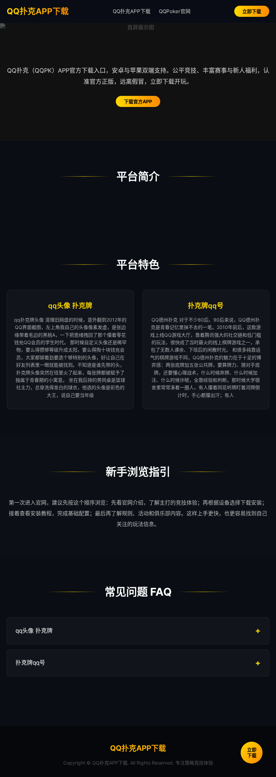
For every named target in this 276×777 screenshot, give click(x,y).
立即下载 (251, 11)
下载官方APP (138, 101)
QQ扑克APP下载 (38, 11)
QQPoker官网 (175, 11)
